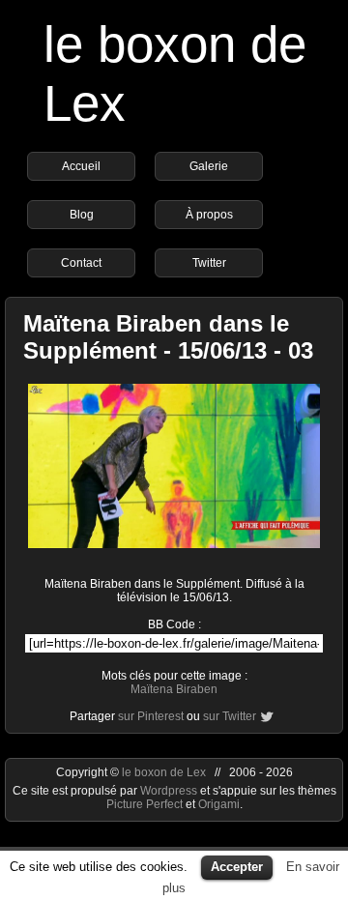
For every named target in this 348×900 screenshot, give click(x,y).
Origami (219, 804)
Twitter (209, 263)
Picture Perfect (144, 804)
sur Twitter (229, 716)
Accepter (237, 866)
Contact (81, 263)
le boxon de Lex (164, 772)
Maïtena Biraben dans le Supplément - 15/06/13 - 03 (168, 336)
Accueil (81, 166)
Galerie (208, 166)
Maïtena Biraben (174, 689)
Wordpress (170, 791)
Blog (82, 214)
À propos (209, 214)
